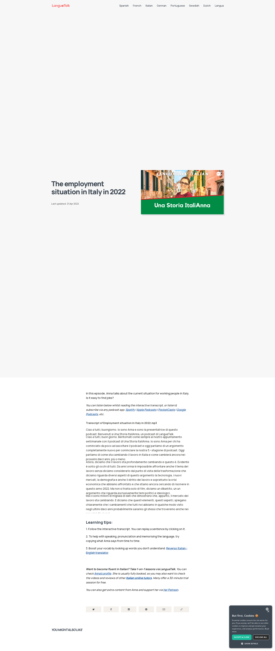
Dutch (207, 5)
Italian (149, 5)
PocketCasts (166, 410)
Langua (219, 5)
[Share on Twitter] (93, 609)
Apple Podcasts (146, 410)
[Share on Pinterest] (146, 609)
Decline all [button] (261, 637)
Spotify (130, 410)
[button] (250, 643)
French (137, 5)
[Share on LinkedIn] (128, 609)
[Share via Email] (164, 609)
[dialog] (250, 626)
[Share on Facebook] (111, 609)
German (161, 5)
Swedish (194, 5)
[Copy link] (181, 609)
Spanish (124, 5)
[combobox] (267, 609)
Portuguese (178, 5)
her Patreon (170, 590)
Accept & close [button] (241, 637)
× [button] (268, 611)
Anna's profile (102, 573)
